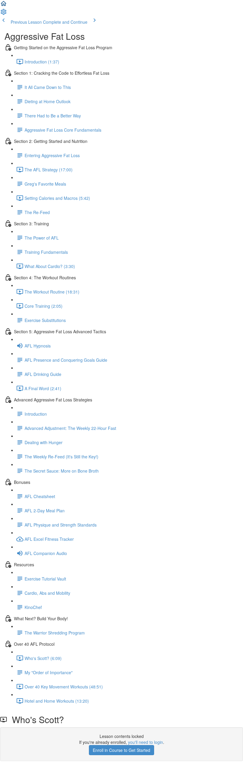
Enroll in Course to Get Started (121, 750)
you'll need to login (145, 742)
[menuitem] (3, 14)
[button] (3, 5)
